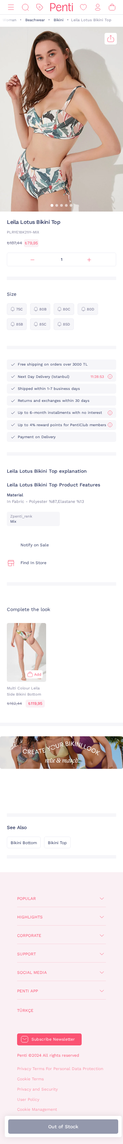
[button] (52, 205)
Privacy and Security (37, 1089)
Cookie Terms (30, 1079)
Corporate (29, 935)
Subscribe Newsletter (53, 1039)
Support (26, 954)
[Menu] (11, 7)
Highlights (30, 917)
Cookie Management (37, 1109)
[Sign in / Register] (98, 7)
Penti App (27, 991)
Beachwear (35, 20)
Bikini (59, 20)
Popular (26, 898)
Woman (9, 20)
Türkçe (25, 1010)
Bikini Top (57, 842)
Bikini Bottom (24, 842)
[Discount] (40, 7)
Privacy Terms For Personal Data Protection (60, 1068)
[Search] (25, 7)
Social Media (32, 972)
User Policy (28, 1099)
